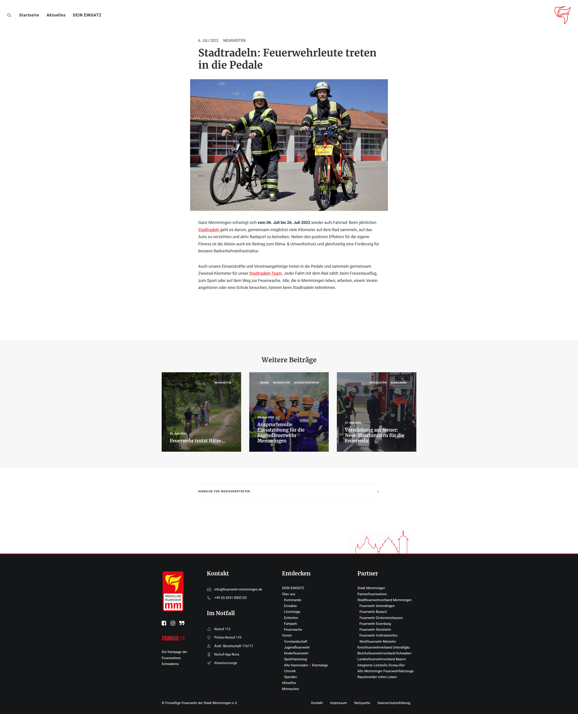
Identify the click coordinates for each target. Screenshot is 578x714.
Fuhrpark (290, 624)
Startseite (29, 15)
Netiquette (362, 703)
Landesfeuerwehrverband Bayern (381, 659)
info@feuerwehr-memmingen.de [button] (238, 589)
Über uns (288, 594)
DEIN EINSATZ (87, 15)
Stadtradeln (208, 229)
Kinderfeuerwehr (296, 653)
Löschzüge (292, 612)
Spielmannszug (295, 659)
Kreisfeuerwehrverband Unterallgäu (383, 647)
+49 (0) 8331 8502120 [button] (230, 598)
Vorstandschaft (295, 642)
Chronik (290, 671)
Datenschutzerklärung (394, 703)
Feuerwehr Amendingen (377, 606)
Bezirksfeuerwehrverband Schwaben (384, 653)
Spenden (290, 677)
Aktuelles (56, 15)
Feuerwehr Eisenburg (375, 624)
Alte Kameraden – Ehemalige (306, 665)
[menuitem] (30, 15)
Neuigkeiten (234, 40)
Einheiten (291, 618)
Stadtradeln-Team (265, 273)
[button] (10, 15)
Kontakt (317, 703)
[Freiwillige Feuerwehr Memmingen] (563, 15)
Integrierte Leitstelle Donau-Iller (381, 665)
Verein (287, 635)
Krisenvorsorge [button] (225, 663)
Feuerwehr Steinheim (375, 630)
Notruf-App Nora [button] (226, 654)
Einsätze (290, 606)
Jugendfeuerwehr (297, 647)
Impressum (338, 703)
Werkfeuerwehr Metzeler (377, 642)
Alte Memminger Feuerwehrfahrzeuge (385, 671)
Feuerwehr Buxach (373, 612)
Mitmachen (290, 689)
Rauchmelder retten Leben (377, 677)
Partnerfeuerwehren (372, 594)
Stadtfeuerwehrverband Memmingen (384, 600)
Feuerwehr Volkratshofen (378, 635)
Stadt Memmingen (371, 588)
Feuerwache (293, 630)
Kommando (292, 600)
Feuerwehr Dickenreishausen (381, 618)
